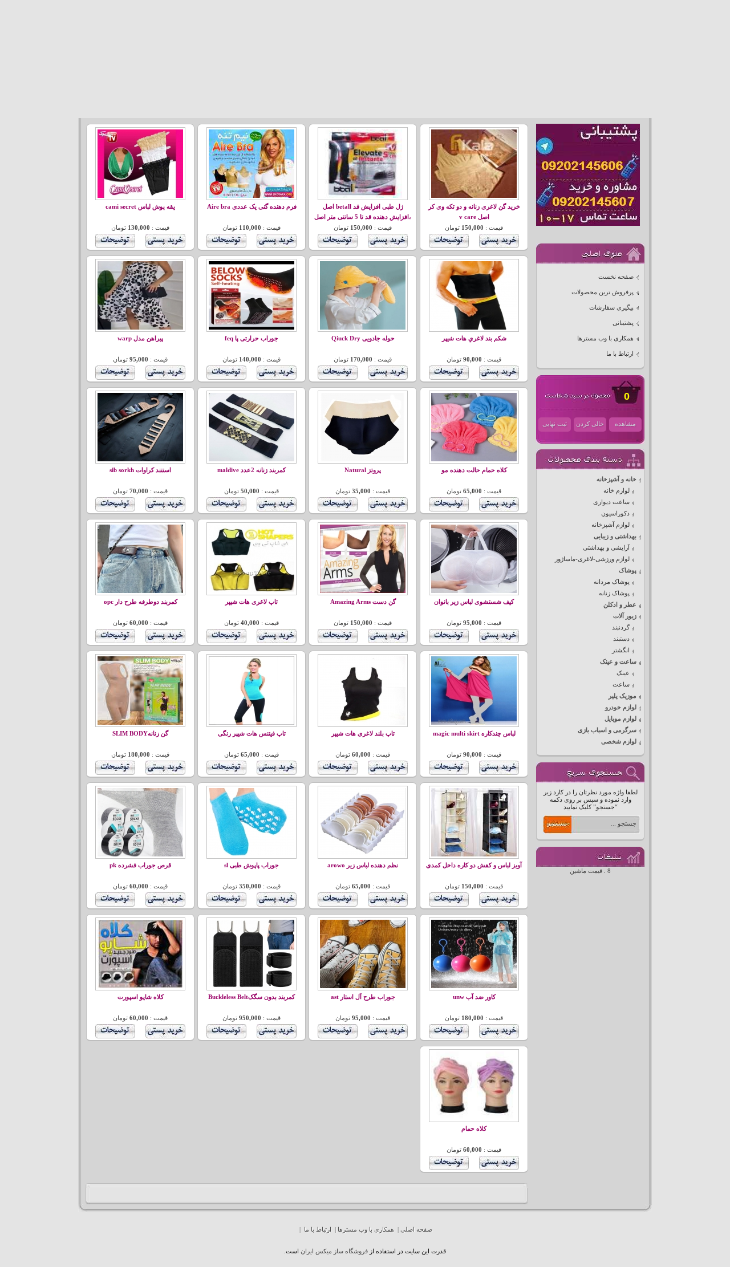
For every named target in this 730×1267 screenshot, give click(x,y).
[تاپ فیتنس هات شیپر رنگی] (251, 723)
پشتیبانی (623, 323)
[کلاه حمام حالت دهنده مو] (474, 459)
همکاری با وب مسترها (605, 338)
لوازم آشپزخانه (610, 525)
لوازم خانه (616, 491)
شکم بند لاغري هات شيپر (474, 338)
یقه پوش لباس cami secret (140, 207)
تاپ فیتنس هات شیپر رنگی (252, 733)
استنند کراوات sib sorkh (140, 470)
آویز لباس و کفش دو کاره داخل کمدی (474, 865)
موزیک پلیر (622, 696)
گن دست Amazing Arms (363, 602)
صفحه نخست (616, 277)
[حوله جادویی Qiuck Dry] (362, 327)
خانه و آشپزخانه (616, 479)
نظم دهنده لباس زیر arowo (362, 865)
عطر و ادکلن (619, 605)
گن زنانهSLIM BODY (140, 733)
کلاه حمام (473, 1129)
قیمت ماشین (586, 871)
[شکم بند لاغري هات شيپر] (474, 327)
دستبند (621, 639)
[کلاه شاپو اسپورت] (140, 986)
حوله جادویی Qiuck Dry (363, 338)
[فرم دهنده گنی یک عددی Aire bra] (251, 196)
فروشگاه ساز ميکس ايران (334, 1251)
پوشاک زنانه (614, 593)
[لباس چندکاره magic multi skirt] (474, 723)
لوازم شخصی (618, 741)
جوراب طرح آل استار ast (363, 997)
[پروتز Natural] (362, 459)
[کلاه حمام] (474, 1118)
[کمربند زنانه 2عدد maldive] (251, 459)
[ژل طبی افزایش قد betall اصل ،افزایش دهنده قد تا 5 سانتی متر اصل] (362, 196)
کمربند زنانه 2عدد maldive (251, 470)
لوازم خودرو (620, 707)
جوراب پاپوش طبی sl (251, 865)
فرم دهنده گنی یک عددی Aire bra (252, 207)
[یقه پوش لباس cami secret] (140, 196)
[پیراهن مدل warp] (140, 327)
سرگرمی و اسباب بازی (607, 730)
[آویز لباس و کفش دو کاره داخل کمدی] (474, 854)
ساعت (621, 684)
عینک (623, 673)
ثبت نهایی (554, 424)
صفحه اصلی (416, 1230)
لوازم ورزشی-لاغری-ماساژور (592, 559)
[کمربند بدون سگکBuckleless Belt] (251, 986)
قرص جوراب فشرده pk (140, 865)
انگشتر (621, 650)
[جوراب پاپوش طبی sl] (251, 854)
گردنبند (621, 627)
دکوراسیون (615, 513)
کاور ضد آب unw (474, 997)
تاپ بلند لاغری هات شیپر (363, 733)
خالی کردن (590, 424)
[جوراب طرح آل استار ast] (362, 986)
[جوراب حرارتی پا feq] (251, 327)
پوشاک (627, 570)
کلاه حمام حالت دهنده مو (474, 470)
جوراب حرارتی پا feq (251, 338)
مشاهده (625, 424)
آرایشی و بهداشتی (606, 548)
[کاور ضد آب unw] (474, 986)
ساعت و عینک (618, 662)
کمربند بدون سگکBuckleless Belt (251, 997)
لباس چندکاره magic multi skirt (474, 733)
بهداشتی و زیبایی (615, 536)
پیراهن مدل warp (140, 338)
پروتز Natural (362, 470)
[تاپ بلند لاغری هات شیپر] (362, 723)
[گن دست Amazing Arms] (362, 591)
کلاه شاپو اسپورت (140, 997)
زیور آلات (624, 616)
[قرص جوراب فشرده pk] (140, 854)
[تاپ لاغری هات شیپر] (251, 591)
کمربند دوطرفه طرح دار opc (140, 602)
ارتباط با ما (620, 354)
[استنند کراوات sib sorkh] (140, 459)
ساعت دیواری (611, 502)
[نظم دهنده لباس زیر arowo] (362, 854)
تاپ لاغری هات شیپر (251, 602)
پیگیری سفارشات (611, 307)
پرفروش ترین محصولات (602, 292)
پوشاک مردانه (612, 582)
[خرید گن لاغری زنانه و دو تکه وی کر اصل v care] (474, 196)
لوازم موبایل (620, 719)
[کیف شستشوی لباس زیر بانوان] (474, 591)
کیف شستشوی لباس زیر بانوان (474, 602)
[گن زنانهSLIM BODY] (140, 723)
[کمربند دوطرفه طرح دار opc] (140, 591)
